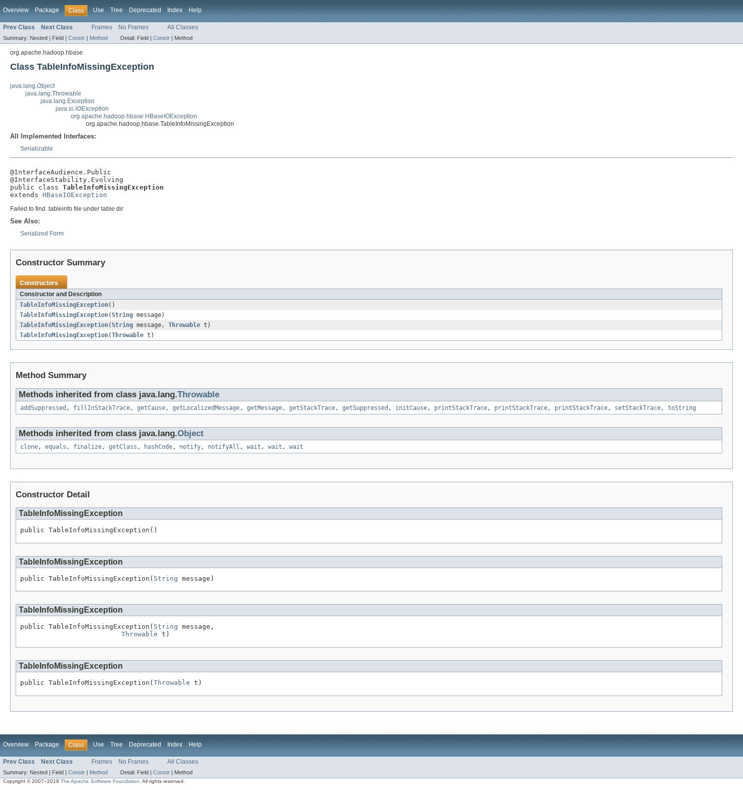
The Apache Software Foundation (100, 781)
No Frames (133, 27)
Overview (16, 10)
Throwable (184, 325)
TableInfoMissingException (64, 304)
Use (98, 10)
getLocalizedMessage (206, 407)
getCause (151, 407)
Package (47, 10)
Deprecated (145, 10)
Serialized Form (42, 233)
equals (55, 446)
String (122, 314)
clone (29, 446)
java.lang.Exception (67, 101)
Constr (76, 38)
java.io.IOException (82, 108)
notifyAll (224, 446)
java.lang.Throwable (53, 93)
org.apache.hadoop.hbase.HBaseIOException (134, 116)
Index (174, 10)
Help (195, 10)
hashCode (158, 446)
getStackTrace (312, 407)
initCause (411, 407)
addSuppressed (43, 407)
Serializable (36, 148)
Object (190, 433)
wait (254, 446)
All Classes (182, 27)
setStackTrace (638, 407)
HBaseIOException (74, 195)
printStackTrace (460, 407)
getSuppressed (365, 407)
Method (98, 38)
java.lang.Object (32, 85)
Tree (116, 10)
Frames (101, 27)
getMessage (264, 407)
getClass (123, 446)
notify (190, 446)
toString (682, 407)
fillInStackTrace (101, 407)
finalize (87, 446)
